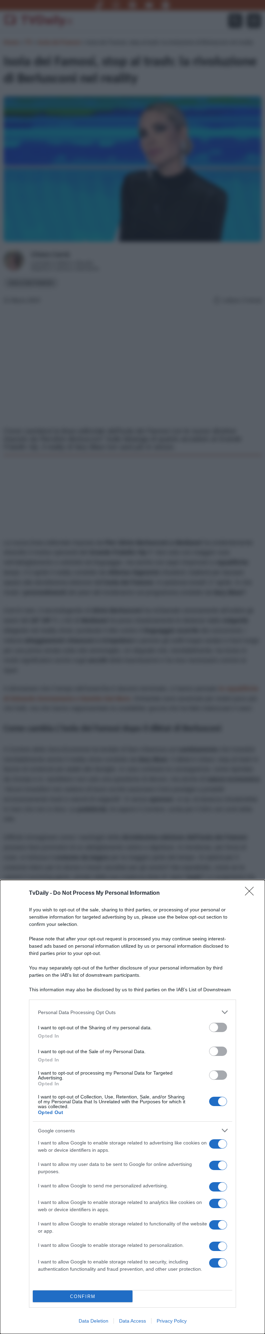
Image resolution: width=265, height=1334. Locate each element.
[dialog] (132, 1107)
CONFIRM (83, 1296)
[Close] (251, 893)
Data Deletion (93, 1321)
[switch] (218, 1027)
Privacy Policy (172, 1321)
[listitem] (132, 1012)
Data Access (132, 1321)
